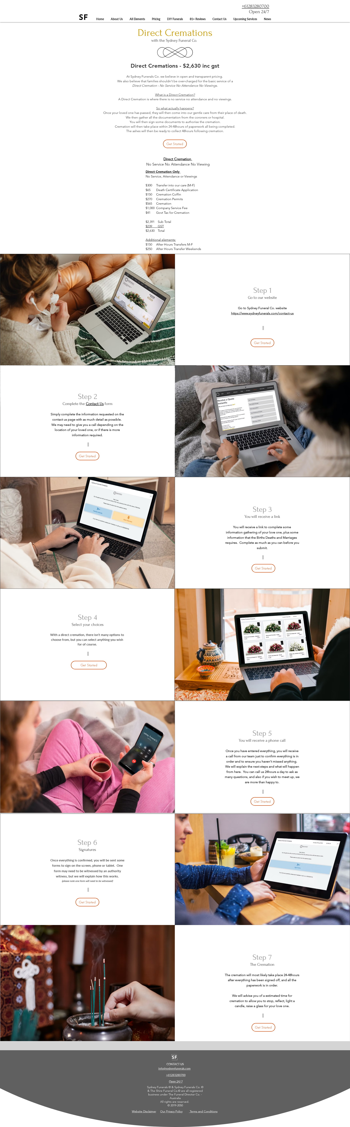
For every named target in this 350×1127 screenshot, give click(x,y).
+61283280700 (255, 6)
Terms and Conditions (203, 1111)
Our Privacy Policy (171, 1111)
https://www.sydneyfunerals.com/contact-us (262, 313)
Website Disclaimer (144, 1111)
